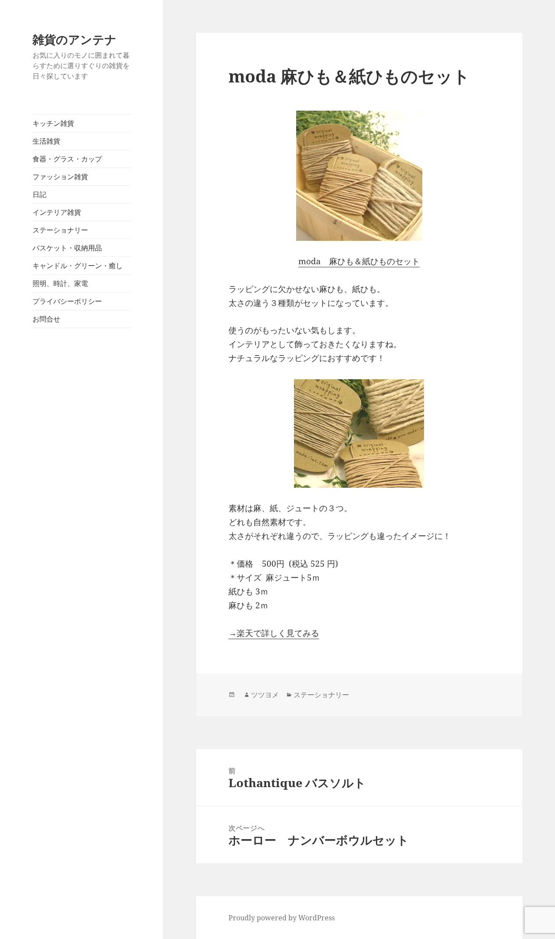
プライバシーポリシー (67, 301)
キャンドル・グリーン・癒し (78, 265)
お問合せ (46, 319)
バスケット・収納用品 (67, 248)
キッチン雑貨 (53, 123)
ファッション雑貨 (60, 176)
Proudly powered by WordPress (282, 918)
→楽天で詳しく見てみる (274, 633)
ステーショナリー (60, 230)
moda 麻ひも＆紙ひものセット (359, 261)
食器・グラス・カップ (67, 159)
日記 (39, 194)
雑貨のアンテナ (75, 39)
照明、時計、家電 (60, 283)
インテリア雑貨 (57, 212)
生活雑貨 (46, 141)
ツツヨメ (265, 694)
